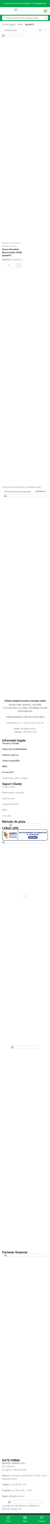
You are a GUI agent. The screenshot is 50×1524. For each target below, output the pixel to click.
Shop (20, 24)
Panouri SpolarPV (9, 246)
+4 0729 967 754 (18, 1484)
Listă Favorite (8, 798)
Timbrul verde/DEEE (11, 761)
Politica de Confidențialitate (14, 749)
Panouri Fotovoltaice (11, 243)
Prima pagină (8, 24)
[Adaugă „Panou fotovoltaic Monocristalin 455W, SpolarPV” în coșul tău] (18, 265)
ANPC (4, 766)
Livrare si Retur (9, 787)
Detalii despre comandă (12, 792)
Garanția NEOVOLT (10, 804)
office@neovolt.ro (16, 1496)
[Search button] (45, 18)
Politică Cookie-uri (10, 755)
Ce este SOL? (8, 772)
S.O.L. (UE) (6, 816)
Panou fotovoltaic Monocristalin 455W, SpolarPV (12, 252)
